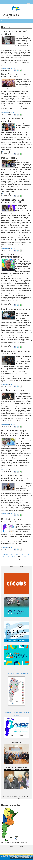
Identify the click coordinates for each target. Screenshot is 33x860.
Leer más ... (13, 68)
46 (22, 558)
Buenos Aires (5, 68)
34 (30, 556)
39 (10, 558)
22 (9, 556)
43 (17, 558)
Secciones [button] (6, 21)
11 (20, 554)
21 (7, 556)
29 (22, 556)
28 (20, 556)
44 (18, 558)
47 (23, 558)
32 (27, 556)
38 (8, 558)
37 (6, 558)
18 (2, 556)
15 (27, 554)
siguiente (16, 559)
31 (25, 556)
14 (25, 554)
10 (18, 554)
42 (15, 558)
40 (11, 558)
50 (28, 558)
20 (5, 556)
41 (13, 558)
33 (29, 556)
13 (23, 554)
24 (12, 556)
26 (15, 556)
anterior (5, 554)
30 (24, 556)
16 (28, 554)
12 (22, 554)
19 (4, 556)
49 (27, 558)
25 (14, 556)
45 (20, 558)
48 (25, 558)
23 (10, 556)
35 (3, 558)
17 (30, 554)
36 (5, 558)
